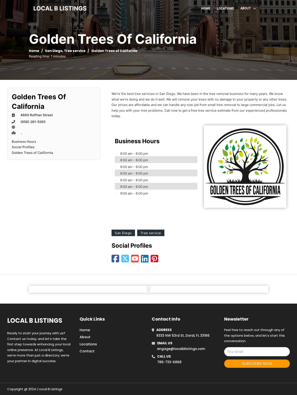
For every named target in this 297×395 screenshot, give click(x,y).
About (85, 337)
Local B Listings (60, 8)
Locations (225, 8)
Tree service (74, 51)
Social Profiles (23, 147)
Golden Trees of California (32, 153)
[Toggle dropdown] (254, 8)
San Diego (53, 51)
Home (205, 8)
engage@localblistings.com (181, 348)
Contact (87, 351)
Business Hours (24, 142)
